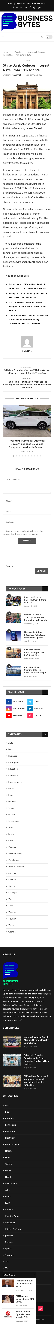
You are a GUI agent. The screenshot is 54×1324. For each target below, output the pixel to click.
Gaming (12, 801)
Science (12, 879)
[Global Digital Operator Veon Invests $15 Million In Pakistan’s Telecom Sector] (8, 1314)
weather (12, 931)
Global (11, 808)
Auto (10, 743)
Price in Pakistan (16, 866)
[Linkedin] (21, 7)
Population (13, 860)
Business (12, 756)
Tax (10, 899)
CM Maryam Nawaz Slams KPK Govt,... (25, 1299)
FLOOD (11, 788)
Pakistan (18, 52)
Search (9, 566)
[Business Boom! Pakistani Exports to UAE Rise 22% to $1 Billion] (13, 653)
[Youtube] (26, 7)
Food (10, 795)
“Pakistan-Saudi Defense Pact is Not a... (24, 1284)
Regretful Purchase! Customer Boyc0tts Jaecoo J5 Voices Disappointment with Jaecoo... (27, 444)
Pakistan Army (15, 853)
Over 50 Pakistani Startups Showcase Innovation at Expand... (35, 617)
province (12, 873)
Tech (10, 905)
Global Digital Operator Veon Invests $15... (23, 1314)
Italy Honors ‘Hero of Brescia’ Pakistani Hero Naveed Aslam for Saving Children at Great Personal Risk (28, 319)
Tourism (12, 918)
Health (11, 814)
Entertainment (15, 782)
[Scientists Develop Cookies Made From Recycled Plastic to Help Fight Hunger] (12, 1060)
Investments (14, 821)
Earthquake (13, 762)
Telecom (12, 912)
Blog (10, 749)
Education (13, 768)
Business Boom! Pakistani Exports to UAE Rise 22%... (34, 652)
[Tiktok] (30, 7)
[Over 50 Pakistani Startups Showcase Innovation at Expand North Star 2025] (13, 618)
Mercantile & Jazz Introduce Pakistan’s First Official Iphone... (34, 635)
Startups (12, 892)
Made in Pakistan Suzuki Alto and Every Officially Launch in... (36, 1040)
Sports (11, 886)
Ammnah (17, 74)
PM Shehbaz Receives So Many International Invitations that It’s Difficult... (36, 1080)
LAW (10, 840)
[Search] (42, 37)
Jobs (10, 827)
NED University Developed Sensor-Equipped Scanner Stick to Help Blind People (27, 306)
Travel (11, 925)
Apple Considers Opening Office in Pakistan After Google (35, 670)
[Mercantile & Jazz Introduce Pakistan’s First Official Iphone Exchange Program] (13, 636)
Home (5, 52)
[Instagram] (17, 7)
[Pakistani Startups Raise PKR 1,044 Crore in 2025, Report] (13, 601)
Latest (11, 834)
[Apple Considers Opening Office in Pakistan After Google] (13, 671)
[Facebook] (13, 7)
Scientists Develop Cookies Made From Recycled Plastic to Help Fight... (36, 1059)
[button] (5, 430)
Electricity (13, 775)
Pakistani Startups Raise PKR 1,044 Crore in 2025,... (35, 600)
